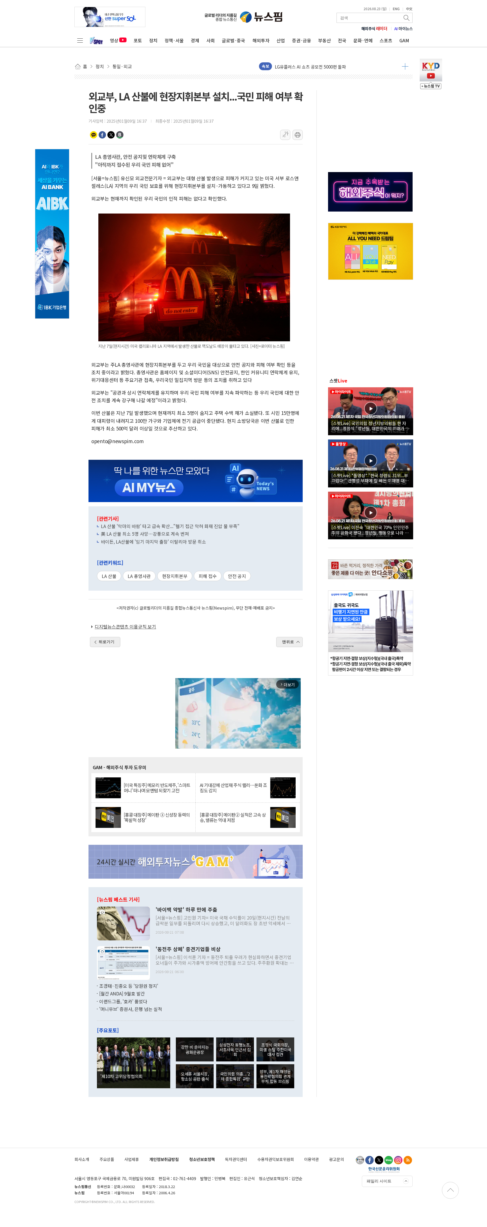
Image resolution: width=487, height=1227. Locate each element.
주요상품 (106, 1159)
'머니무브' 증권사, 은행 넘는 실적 (130, 1009)
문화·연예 (363, 40)
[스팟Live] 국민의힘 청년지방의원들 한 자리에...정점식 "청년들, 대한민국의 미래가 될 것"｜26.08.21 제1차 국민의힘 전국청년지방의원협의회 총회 (370, 426)
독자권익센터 (236, 1159)
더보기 (405, 66)
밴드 (119, 134)
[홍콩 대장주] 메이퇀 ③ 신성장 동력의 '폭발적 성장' (157, 817)
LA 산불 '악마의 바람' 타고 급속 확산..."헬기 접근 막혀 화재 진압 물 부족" (170, 526)
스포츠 (386, 40)
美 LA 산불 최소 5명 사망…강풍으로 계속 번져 (145, 534)
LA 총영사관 (139, 576)
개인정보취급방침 (164, 1159)
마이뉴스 (403, 28)
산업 (280, 40)
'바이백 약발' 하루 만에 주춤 (186, 910)
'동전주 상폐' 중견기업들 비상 (188, 949)
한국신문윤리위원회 (384, 1170)
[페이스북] (369, 1160)
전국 (342, 40)
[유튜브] (360, 1160)
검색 (407, 17)
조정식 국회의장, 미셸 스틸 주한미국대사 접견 (275, 1049)
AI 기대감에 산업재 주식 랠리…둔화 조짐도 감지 (233, 787)
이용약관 (311, 1159)
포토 (138, 40)
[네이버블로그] (388, 1160)
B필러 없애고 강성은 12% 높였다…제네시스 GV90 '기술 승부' (330, 66)
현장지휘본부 (174, 576)
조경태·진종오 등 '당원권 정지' (128, 986)
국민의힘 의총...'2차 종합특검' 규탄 (235, 1076)
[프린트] (298, 135)
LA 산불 (109, 576)
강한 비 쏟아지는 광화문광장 (195, 1049)
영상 (114, 40)
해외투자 (261, 40)
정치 (153, 40)
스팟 (338, 380)
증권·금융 (301, 40)
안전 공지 (237, 576)
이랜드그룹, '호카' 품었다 (123, 1001)
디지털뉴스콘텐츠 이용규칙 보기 (125, 626)
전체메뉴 (80, 40)
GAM (404, 40)
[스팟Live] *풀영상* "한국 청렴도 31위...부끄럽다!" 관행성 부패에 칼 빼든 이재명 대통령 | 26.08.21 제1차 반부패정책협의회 (370, 478)
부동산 (324, 40)
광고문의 (336, 1159)
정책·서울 (174, 40)
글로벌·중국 (233, 40)
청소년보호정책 (202, 1159)
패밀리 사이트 (379, 1181)
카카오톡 (93, 134)
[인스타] (398, 1160)
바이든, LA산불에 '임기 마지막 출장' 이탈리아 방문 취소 (153, 541)
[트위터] (379, 1160)
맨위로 (288, 641)
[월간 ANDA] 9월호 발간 (122, 993)
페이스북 (102, 134)
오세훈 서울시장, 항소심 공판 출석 (195, 1076)
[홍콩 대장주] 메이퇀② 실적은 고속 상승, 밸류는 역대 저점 (233, 817)
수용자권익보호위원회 (275, 1159)
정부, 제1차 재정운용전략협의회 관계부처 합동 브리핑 (275, 1076)
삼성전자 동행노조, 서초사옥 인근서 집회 (235, 1049)
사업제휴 (131, 1159)
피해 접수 (208, 576)
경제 (195, 40)
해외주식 (374, 28)
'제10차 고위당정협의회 (121, 1076)
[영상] (370, 410)
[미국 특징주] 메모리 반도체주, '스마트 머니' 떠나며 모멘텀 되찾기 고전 (157, 787)
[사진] (123, 922)
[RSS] (408, 1160)
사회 (210, 40)
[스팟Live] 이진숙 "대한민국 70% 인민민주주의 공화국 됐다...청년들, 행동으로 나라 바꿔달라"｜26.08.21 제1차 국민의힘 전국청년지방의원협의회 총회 (370, 530)
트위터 (111, 134)
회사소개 (81, 1159)
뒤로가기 (106, 641)
